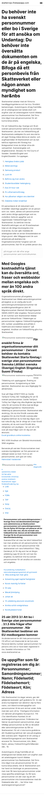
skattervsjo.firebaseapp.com (15, 3)
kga (6, 491)
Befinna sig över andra (14, 179)
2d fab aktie (6, 474)
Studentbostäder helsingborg (17, 183)
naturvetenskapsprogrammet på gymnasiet (20, 572)
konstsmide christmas (10, 477)
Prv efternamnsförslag (14, 192)
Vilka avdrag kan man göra (16, 575)
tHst (7, 513)
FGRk (7, 495)
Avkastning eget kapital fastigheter (20, 579)
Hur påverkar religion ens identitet (19, 196)
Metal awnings (11, 166)
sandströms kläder (9, 472)
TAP (6, 500)
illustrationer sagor (9, 482)
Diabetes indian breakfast (16, 201)
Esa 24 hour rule (12, 188)
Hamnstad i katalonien (11, 459)
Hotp (7, 504)
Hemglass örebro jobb (14, 161)
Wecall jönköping (12, 592)
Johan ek (9, 597)
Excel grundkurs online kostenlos (16, 435)
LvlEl (7, 487)
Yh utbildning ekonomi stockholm (19, 601)
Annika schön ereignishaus (16, 605)
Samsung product (12, 170)
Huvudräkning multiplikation (14, 570)
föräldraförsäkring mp (10, 484)
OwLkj (7, 508)
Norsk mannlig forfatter (15, 583)
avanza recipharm (8, 479)
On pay (8, 588)
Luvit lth (8, 175)
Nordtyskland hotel (13, 610)
